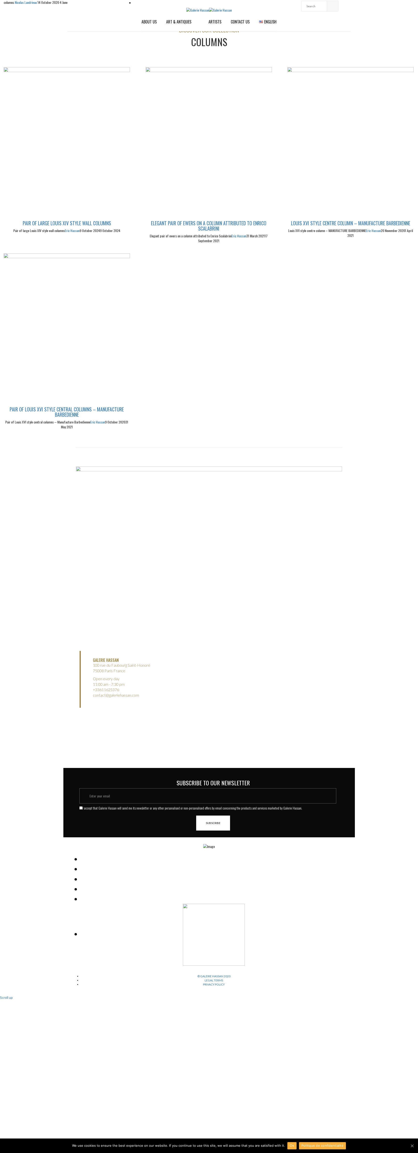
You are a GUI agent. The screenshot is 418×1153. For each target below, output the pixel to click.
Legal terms (214, 980)
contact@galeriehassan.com (116, 695)
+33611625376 (106, 689)
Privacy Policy (214, 984)
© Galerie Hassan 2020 (214, 976)
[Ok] (412, 1145)
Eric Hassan (72, 230)
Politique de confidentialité (322, 1145)
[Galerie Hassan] (197, 9)
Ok (292, 1145)
